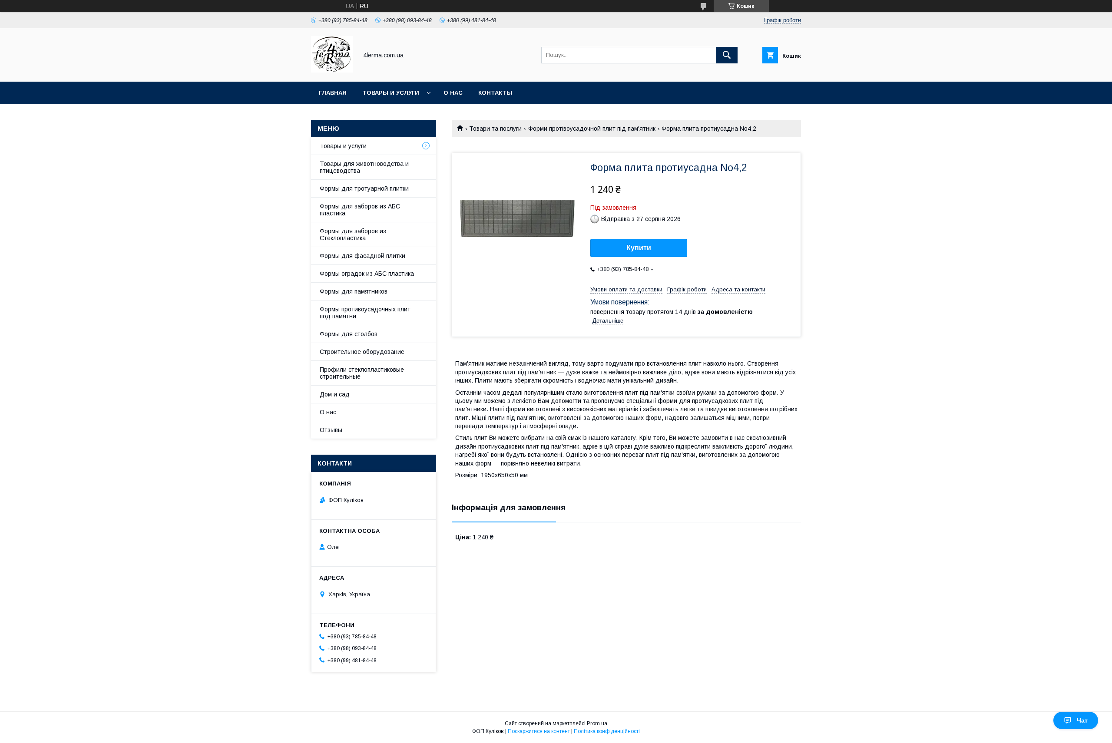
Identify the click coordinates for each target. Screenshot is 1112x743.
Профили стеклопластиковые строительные (362, 373)
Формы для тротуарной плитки (364, 188)
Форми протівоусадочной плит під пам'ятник (591, 128)
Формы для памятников (353, 291)
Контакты (495, 92)
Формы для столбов (348, 333)
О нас (453, 92)
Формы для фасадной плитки (362, 255)
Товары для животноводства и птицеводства (364, 167)
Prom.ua (597, 723)
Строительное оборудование (362, 351)
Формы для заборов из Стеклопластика (353, 234)
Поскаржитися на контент (539, 731)
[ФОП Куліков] (332, 70)
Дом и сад (335, 394)
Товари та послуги (495, 128)
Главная (333, 92)
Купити (638, 247)
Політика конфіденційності (607, 731)
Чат (1082, 720)
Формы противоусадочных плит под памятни (365, 313)
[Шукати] (727, 55)
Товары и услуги (390, 92)
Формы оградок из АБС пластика (367, 273)
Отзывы (331, 429)
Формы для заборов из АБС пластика (360, 210)
